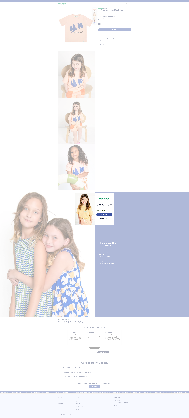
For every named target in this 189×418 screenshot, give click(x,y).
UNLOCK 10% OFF (104, 214)
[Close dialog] (112, 194)
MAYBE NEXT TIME (104, 218)
